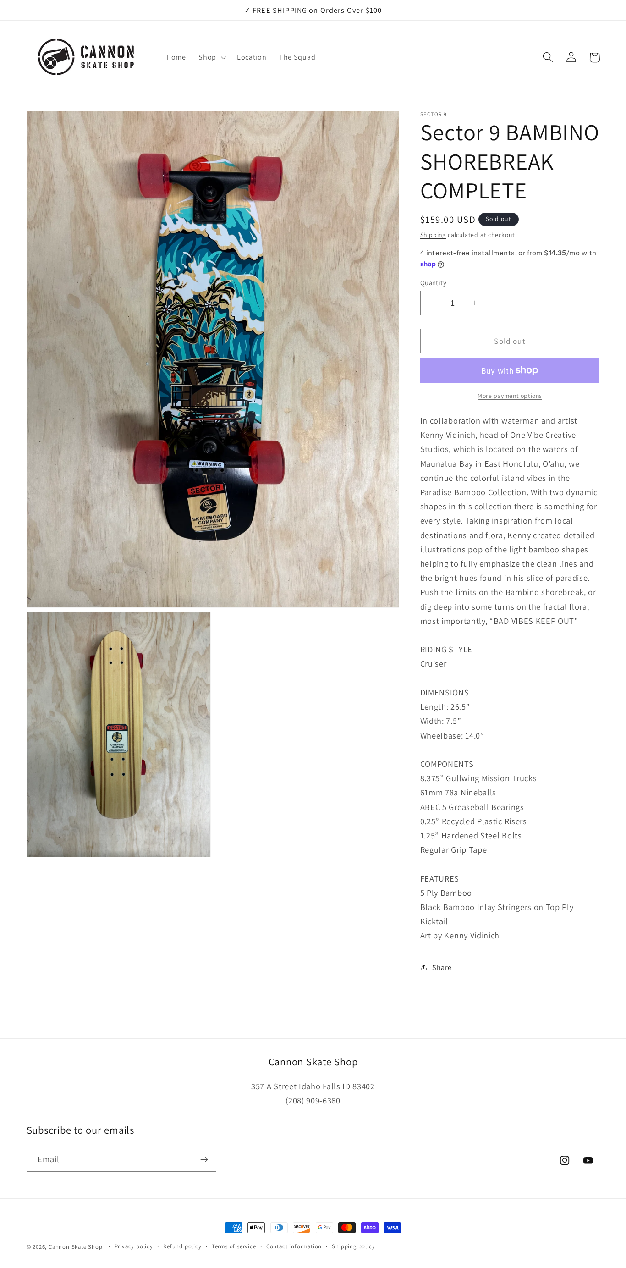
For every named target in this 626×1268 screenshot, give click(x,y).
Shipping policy (353, 1246)
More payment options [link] (510, 395)
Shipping (433, 235)
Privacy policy (134, 1246)
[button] (211, 57)
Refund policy (182, 1246)
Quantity (433, 282)
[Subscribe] (204, 1159)
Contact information (294, 1246)
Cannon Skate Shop (76, 1247)
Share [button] (441, 967)
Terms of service (234, 1246)
